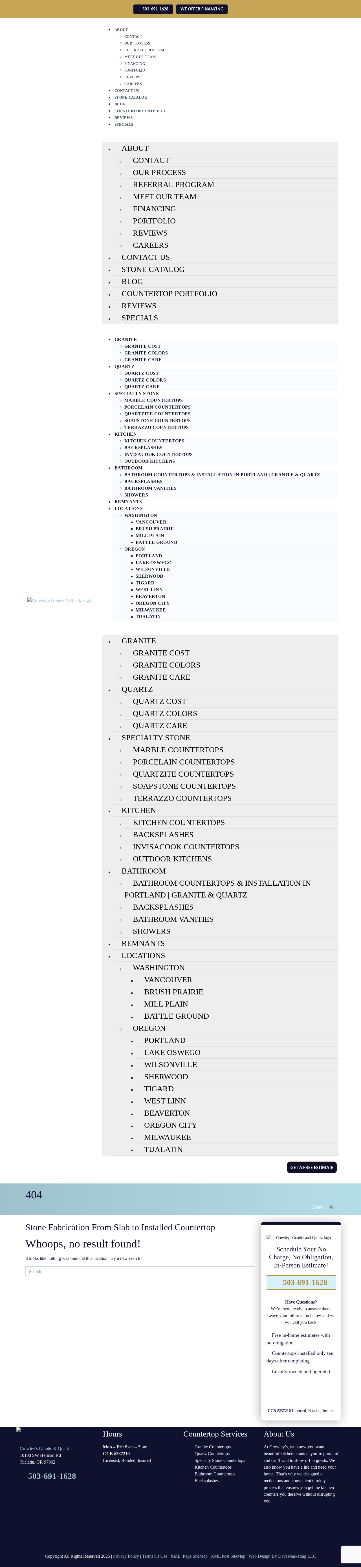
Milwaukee (151, 610)
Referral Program (144, 50)
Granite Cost (142, 346)
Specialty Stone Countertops (220, 1460)
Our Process (137, 43)
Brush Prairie (155, 528)
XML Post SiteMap (228, 1556)
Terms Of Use (154, 1556)
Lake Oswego (154, 562)
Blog (120, 104)
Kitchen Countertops (154, 440)
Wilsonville (153, 569)
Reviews (133, 77)
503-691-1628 (304, 1282)
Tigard (145, 582)
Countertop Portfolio (140, 111)
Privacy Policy (126, 1556)
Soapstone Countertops (157, 420)
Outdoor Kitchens (149, 461)
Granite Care (143, 359)
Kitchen (126, 434)
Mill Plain (150, 535)
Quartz (125, 366)
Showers (136, 495)
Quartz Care (142, 386)
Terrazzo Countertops (156, 427)
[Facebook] (277, 1392)
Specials (124, 124)
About (121, 30)
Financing (134, 63)
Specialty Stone (137, 393)
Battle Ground (157, 542)
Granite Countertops (213, 1446)
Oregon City (153, 603)
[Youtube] (325, 1392)
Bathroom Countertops (215, 1473)
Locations (129, 508)
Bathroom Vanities (150, 488)
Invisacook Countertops (158, 454)
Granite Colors (146, 353)
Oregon (134, 549)
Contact (133, 36)
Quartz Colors (145, 380)
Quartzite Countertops (157, 413)
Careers (133, 84)
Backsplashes (143, 447)
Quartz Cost (141, 373)
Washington (140, 515)
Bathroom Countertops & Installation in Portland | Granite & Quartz (222, 474)
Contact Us (127, 90)
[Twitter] (293, 1392)
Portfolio (134, 70)
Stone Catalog (131, 97)
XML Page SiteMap (189, 1556)
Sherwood (150, 576)
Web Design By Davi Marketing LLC (282, 1556)
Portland (149, 555)
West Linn (149, 589)
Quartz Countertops (212, 1453)
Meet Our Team (140, 57)
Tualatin (148, 616)
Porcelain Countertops (157, 407)
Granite (126, 339)
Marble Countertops (153, 400)
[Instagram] (309, 1392)
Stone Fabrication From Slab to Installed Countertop (120, 1227)
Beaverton (151, 596)
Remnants (128, 501)
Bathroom (129, 468)
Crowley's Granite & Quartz (45, 1448)
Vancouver (151, 522)
